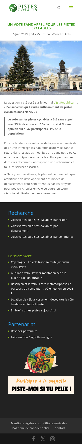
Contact (60, 428)
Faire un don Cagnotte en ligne (31, 337)
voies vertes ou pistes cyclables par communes (42, 236)
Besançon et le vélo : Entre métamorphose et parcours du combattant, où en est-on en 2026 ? (42, 288)
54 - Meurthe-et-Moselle (47, 34)
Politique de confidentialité (31, 428)
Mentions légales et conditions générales (39, 423)
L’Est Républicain (65, 102)
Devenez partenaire (24, 331)
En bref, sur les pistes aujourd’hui (33, 310)
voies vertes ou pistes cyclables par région (39, 220)
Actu (68, 34)
